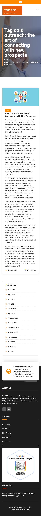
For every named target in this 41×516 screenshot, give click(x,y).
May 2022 (11, 351)
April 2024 (11, 304)
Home (6, 60)
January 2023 (12, 323)
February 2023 (13, 318)
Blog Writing (6, 433)
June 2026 (11, 290)
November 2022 (13, 327)
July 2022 (11, 342)
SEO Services (6, 425)
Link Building (6, 441)
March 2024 (12, 309)
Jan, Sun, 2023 (31, 270)
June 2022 (11, 346)
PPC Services (6, 437)
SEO (8, 110)
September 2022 (13, 332)
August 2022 (12, 337)
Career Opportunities (23, 366)
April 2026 (11, 294)
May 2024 (11, 299)
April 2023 (11, 313)
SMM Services (7, 429)
